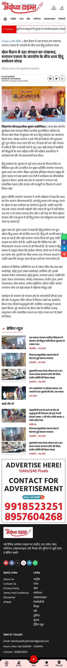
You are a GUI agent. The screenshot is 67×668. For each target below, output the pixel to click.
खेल (28, 19)
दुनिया (37, 616)
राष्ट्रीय (13, 19)
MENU (62, 9)
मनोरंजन (37, 19)
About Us (8, 579)
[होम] (6, 662)
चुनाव (36, 620)
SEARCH (53, 9)
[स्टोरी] (46, 662)
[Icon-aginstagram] (23, 562)
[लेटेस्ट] (33, 659)
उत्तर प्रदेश (16, 41)
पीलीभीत (32, 349)
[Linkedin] (29, 562)
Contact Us (9, 584)
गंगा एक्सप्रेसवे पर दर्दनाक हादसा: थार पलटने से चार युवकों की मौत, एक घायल (46, 390)
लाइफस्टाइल (49, 19)
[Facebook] (11, 562)
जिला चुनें (59, 666)
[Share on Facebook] (64, 242)
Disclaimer (9, 598)
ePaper (7, 602)
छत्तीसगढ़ (32, 425)
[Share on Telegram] (64, 248)
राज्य (21, 19)
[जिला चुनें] (59, 662)
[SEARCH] (53, 7)
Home (5, 41)
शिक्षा (36, 607)
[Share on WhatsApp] (64, 237)
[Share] (64, 254)
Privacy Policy (11, 588)
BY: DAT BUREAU (8, 77)
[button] (51, 78)
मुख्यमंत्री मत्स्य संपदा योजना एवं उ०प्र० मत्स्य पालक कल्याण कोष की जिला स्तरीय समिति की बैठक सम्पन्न (46, 374)
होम (6, 666)
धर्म (35, 611)
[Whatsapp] (35, 562)
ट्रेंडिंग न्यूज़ (39, 625)
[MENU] (61, 7)
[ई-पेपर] (19, 662)
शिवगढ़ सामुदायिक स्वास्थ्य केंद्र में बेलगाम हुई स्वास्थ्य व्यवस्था (44, 357)
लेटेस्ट (34, 666)
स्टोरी (46, 666)
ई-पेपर (18, 666)
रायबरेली (32, 363)
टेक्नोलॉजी (39, 602)
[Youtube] (5, 562)
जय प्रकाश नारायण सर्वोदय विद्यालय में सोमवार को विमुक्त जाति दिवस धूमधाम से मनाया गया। (47, 341)
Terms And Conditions (16, 593)
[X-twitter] (17, 562)
